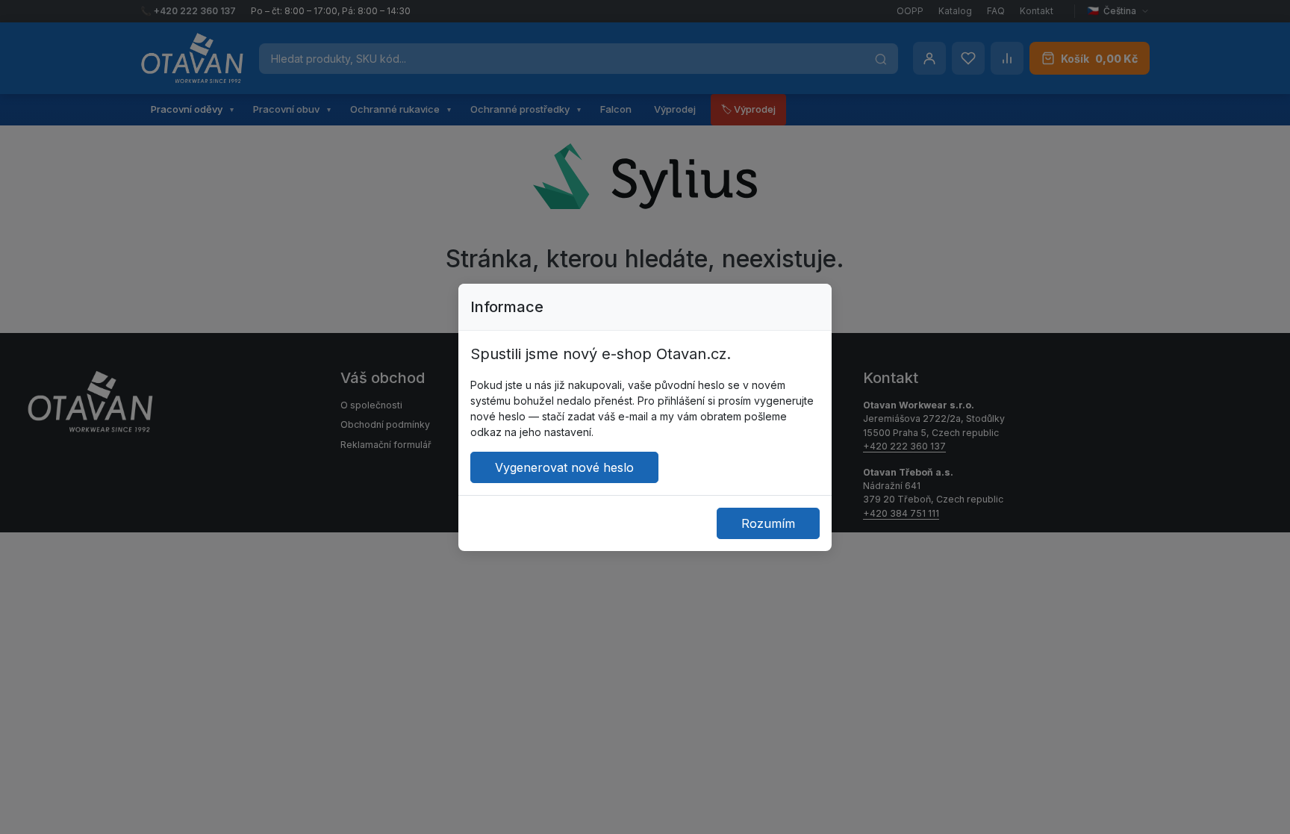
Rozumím (768, 523)
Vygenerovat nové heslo (564, 467)
